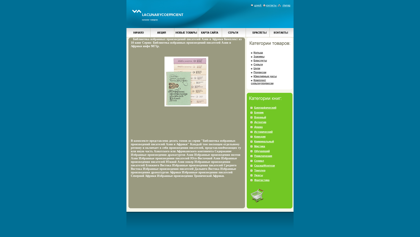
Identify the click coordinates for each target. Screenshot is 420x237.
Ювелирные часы (265, 76)
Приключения (263, 156)
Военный (260, 117)
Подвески (260, 72)
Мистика (259, 146)
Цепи (257, 68)
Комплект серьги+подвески (262, 82)
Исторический (263, 131)
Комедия (260, 136)
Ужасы (258, 175)
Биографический (265, 107)
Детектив (260, 122)
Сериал (259, 160)
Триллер (259, 170)
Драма (258, 127)
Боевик (259, 112)
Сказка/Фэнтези (264, 165)
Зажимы (259, 56)
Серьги (258, 64)
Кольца (258, 52)
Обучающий (262, 151)
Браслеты (260, 60)
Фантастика (262, 180)
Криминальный (264, 141)
